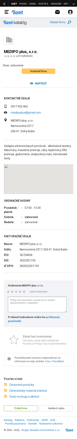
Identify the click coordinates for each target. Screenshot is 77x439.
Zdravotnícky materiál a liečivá (28, 390)
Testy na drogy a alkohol (24, 396)
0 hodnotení (25, 56)
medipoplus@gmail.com (26, 112)
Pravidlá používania (15, 423)
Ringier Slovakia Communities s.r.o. (41, 430)
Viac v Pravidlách (54, 361)
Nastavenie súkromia (51, 423)
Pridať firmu (20, 408)
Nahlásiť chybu (56, 408)
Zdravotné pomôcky (21, 384)
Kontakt (32, 423)
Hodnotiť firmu (38, 71)
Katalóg (8, 420)
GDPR (45, 420)
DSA (52, 420)
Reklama (19, 420)
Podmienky (33, 420)
